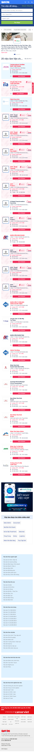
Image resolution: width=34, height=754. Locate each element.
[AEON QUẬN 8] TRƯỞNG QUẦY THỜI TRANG (17, 65)
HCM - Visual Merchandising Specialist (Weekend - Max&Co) (14, 132)
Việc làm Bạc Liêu (8, 593)
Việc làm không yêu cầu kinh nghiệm (13, 685)
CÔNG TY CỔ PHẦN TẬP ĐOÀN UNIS (19, 305)
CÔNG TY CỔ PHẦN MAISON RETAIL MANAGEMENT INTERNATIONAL (19, 118)
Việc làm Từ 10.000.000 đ (9, 616)
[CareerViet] (22, 712)
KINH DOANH (11, 717)
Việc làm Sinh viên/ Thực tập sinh (12, 635)
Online (15, 536)
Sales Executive (14, 99)
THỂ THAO (23, 717)
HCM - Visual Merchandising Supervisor (14, 115)
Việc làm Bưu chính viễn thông (11, 574)
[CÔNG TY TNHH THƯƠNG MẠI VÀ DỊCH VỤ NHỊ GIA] (6, 367)
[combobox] (17, 10)
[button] (28, 2)
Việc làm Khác (7, 666)
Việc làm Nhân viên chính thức (11, 660)
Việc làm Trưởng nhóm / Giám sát (12, 641)
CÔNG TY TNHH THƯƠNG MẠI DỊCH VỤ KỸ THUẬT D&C (19, 237)
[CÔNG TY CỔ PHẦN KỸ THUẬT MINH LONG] (6, 434)
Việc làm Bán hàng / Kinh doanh (11, 564)
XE (10, 721)
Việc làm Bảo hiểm (8, 568)
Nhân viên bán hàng (9, 540)
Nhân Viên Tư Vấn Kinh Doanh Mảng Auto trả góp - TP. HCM (17, 447)
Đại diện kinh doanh (9, 527)
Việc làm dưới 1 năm (8, 690)
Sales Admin (7, 522)
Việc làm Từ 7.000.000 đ (9, 614)
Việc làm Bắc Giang (8, 597)
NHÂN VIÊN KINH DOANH (17, 235)
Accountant (16, 522)
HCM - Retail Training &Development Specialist (14, 167)
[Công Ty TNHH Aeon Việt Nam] (6, 67)
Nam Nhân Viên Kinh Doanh (16, 399)
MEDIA (4, 717)
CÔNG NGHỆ (11, 719)
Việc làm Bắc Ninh (8, 599)
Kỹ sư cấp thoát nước (10, 531)
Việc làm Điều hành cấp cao (10, 648)
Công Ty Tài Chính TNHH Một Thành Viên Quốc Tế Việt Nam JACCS (19, 449)
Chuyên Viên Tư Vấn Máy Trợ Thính (17, 319)
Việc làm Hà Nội (7, 585)
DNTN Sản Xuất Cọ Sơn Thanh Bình (19, 385)
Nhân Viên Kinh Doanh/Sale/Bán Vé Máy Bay (17, 365)
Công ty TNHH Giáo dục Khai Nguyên (19, 466)
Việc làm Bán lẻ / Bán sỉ (9, 566)
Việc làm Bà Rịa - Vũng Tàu (10, 591)
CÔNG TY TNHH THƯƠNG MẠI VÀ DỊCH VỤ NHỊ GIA (19, 368)
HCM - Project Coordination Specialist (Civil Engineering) (14, 184)
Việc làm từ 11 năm (8, 698)
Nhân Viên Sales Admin (17, 431)
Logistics (22, 536)
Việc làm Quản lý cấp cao (9, 646)
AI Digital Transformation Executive (17, 202)
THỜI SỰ (4, 719)
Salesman (22, 531)
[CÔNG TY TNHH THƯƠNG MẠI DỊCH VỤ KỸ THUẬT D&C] (6, 237)
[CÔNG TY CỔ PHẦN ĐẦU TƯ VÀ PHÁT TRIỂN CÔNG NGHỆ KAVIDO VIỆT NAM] (6, 321)
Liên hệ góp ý (4, 748)
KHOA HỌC (23, 719)
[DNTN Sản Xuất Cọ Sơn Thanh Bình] (6, 384)
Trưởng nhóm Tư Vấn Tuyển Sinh (16, 463)
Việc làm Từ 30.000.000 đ (10, 623)
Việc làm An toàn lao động (10, 562)
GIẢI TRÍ (17, 723)
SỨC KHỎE (23, 721)
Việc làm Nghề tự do (8, 664)
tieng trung (7, 536)
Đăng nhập (30, 6)
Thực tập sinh (22, 540)
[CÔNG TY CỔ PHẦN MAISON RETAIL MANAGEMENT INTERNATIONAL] (5, 117)
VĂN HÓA (17, 721)
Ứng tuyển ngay (21, 76)
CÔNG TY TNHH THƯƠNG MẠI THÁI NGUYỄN (18, 101)
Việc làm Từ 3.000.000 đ (9, 610)
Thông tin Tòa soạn (5, 743)
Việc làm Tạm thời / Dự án (10, 662)
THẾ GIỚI (4, 721)
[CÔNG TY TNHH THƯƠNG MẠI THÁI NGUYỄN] (6, 101)
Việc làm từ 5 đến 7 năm (9, 694)
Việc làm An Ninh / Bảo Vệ (10, 559)
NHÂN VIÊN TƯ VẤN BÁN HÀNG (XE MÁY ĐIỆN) (17, 302)
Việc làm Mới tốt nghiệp (9, 637)
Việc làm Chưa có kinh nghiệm (11, 688)
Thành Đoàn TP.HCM (6, 745)
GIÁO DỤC (29, 717)
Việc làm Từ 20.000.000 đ (10, 620)
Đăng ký (24, 6)
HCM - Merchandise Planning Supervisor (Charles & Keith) (14, 150)
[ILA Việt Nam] (6, 84)
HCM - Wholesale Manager (13, 250)
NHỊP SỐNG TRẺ (17, 717)
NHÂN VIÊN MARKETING (17, 335)
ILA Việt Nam (13, 85)
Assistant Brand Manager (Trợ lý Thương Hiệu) (17, 382)
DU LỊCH (11, 724)
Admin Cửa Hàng (15, 350)
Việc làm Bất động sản (9, 570)
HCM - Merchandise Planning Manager (14, 285)
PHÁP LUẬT (4, 724)
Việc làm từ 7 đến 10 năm (9, 696)
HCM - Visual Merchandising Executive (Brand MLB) (14, 268)
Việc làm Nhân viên (8, 639)
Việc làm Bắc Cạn (7, 595)
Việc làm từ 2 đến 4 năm (9, 692)
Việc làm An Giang (8, 589)
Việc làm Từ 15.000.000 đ (9, 618)
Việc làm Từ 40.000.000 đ (10, 625)
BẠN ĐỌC (29, 719)
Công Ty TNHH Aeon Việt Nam (17, 68)
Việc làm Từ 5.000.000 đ (9, 612)
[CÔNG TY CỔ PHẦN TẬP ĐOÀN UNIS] (6, 304)
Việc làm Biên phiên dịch (9, 572)
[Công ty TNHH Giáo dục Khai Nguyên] (6, 465)
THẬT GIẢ (29, 721)
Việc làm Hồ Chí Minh (8, 587)
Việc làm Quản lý (7, 643)
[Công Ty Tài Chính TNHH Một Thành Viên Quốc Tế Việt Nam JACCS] (6, 449)
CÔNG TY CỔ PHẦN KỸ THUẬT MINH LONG (19, 433)
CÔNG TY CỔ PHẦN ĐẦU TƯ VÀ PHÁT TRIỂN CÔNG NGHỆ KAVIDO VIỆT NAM (19, 322)
